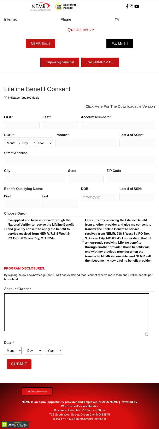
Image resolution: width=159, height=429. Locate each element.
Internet (10, 19)
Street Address (16, 153)
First (8, 117)
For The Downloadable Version (120, 106)
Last (47, 117)
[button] (93, 30)
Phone (65, 19)
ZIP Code (114, 171)
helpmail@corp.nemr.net (90, 418)
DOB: (85, 189)
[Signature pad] (76, 312)
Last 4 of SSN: (131, 135)
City (7, 171)
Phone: (62, 135)
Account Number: (96, 117)
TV (117, 19)
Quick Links (79, 29)
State (72, 171)
